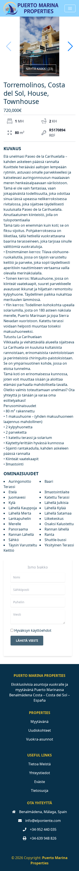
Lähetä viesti (27, 640)
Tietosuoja (39, 790)
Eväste (39, 781)
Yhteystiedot (39, 772)
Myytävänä (39, 721)
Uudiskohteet (39, 730)
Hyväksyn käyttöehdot (32, 630)
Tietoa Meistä (39, 764)
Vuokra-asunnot (39, 739)
